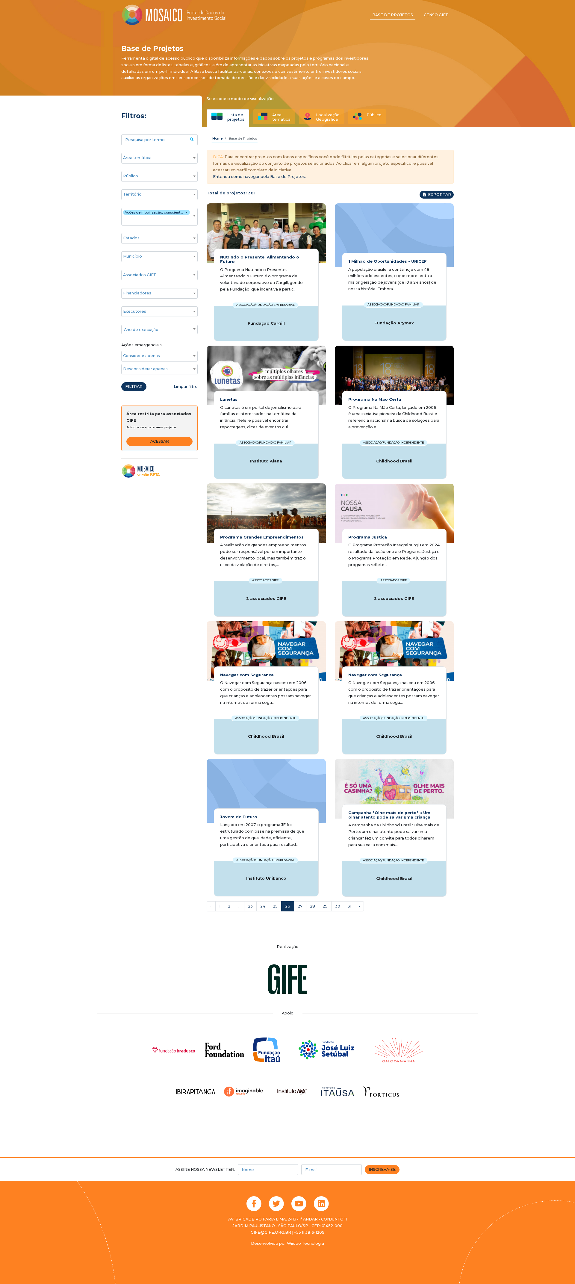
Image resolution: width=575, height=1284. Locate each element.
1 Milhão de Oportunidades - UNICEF (387, 261)
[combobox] (159, 158)
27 (300, 906)
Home (217, 138)
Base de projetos (392, 15)
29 (325, 906)
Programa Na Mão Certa (374, 399)
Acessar (159, 441)
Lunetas (228, 399)
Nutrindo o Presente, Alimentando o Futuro (259, 259)
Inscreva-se (382, 1169)
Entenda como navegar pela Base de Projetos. (259, 176)
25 (275, 906)
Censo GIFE (436, 15)
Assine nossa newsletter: (205, 1169)
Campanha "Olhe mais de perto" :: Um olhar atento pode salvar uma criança (389, 814)
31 (349, 906)
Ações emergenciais (141, 345)
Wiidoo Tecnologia (305, 1243)
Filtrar (134, 386)
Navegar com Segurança (247, 675)
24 (262, 906)
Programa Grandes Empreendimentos (262, 537)
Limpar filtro (186, 386)
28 (312, 906)
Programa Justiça (367, 537)
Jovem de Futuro (238, 817)
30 (337, 906)
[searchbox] (156, 158)
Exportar (439, 194)
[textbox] (159, 330)
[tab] (228, 116)
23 (250, 906)
